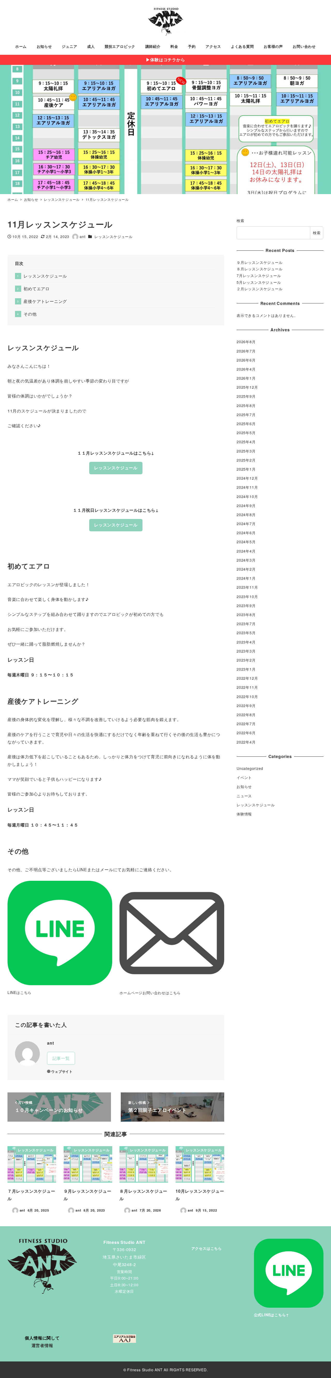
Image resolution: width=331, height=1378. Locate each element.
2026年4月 (246, 369)
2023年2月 (246, 660)
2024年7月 (246, 523)
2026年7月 (246, 350)
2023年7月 (246, 623)
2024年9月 (246, 505)
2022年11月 (247, 687)
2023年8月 (246, 614)
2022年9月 (246, 705)
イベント (244, 777)
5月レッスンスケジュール (259, 282)
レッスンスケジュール (113, 236)
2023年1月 (246, 669)
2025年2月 (246, 459)
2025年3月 (246, 450)
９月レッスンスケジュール (260, 262)
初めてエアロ (37, 289)
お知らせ (244, 786)
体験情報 (244, 813)
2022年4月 (246, 741)
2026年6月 (246, 359)
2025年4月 (246, 441)
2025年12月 (247, 387)
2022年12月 (247, 678)
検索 (240, 220)
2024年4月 (246, 550)
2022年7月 (246, 723)
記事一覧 (61, 1058)
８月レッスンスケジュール (260, 268)
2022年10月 (247, 696)
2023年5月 (246, 632)
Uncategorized (250, 768)
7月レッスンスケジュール (259, 275)
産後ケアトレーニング (45, 301)
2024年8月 (246, 514)
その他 (30, 314)
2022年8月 (246, 714)
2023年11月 (247, 587)
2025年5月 (246, 432)
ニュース (244, 795)
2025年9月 (246, 396)
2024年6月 (246, 532)
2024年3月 (246, 559)
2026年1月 (246, 378)
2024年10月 (247, 496)
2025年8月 (246, 405)
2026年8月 (246, 341)
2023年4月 (246, 641)
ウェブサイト (62, 1071)
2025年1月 (246, 469)
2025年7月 (246, 414)
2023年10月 (247, 596)
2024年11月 (247, 487)
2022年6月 (246, 732)
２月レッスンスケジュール (260, 288)
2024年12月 (247, 478)
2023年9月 (246, 605)
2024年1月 (246, 578)
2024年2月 (246, 569)
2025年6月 (246, 423)
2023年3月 (246, 650)
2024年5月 (246, 541)
